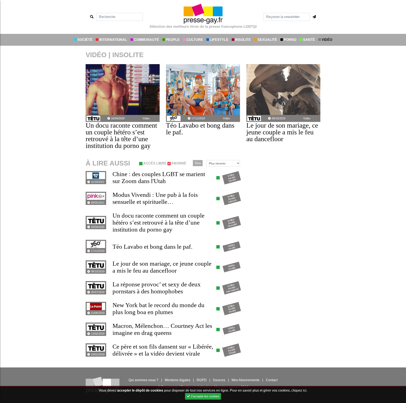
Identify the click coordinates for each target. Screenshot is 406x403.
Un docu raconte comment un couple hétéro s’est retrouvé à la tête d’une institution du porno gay (121, 135)
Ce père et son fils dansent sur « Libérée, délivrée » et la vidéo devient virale (162, 350)
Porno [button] (289, 39)
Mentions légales (177, 380)
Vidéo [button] (326, 39)
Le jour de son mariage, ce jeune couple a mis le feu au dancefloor (282, 132)
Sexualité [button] (267, 39)
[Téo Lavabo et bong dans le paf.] (203, 89)
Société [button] (84, 39)
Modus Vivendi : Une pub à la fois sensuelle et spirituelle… (155, 198)
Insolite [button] (242, 39)
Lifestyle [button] (218, 39)
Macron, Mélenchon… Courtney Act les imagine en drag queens (162, 329)
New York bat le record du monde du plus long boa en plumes (158, 308)
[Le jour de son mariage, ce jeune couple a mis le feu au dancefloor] (283, 89)
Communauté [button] (146, 39)
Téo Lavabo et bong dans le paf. (200, 128)
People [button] (172, 39)
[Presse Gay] (203, 13)
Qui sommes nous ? (143, 380)
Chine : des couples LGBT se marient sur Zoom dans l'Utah (158, 177)
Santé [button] (308, 39)
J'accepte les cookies (204, 396)
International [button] (112, 39)
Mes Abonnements (245, 380)
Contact (271, 380)
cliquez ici (298, 390)
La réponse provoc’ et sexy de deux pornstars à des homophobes (156, 288)
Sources (219, 380)
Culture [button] (194, 39)
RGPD (202, 380)
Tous (198, 163)
